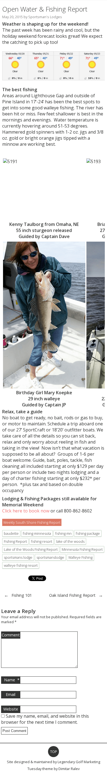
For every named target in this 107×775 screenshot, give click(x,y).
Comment (11, 635)
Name (11, 679)
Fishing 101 (22, 595)
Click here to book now (25, 511)
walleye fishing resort (21, 565)
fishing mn (63, 533)
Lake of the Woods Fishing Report (31, 549)
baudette (11, 533)
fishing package (88, 533)
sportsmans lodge (18, 557)
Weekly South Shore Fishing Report (31, 522)
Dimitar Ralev (69, 768)
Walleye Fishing (80, 557)
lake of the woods (70, 541)
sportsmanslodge (50, 557)
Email (10, 694)
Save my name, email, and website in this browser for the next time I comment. (45, 719)
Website (10, 709)
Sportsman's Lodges (45, 16)
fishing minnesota (37, 533)
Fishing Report (15, 541)
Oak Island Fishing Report (72, 595)
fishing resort (41, 541)
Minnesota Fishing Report (82, 549)
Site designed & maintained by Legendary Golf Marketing (53, 761)
